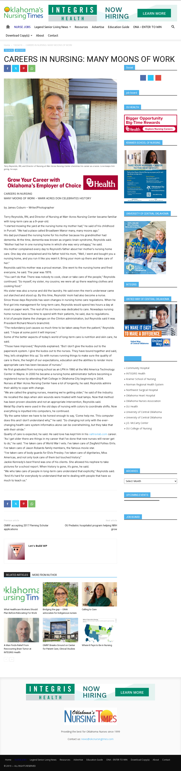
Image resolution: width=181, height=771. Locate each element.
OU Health (132, 406)
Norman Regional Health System (145, 384)
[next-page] (12, 659)
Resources (81, 27)
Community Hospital (137, 368)
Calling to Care (89, 609)
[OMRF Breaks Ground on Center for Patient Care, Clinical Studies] (60, 630)
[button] (173, 27)
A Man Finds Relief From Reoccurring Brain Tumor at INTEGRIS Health (17, 649)
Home (7, 45)
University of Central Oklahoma (144, 412)
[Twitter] (15, 68)
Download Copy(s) (18, 35)
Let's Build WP (37, 545)
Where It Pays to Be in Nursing (97, 645)
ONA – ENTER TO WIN (147, 27)
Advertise (98, 27)
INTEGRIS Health (135, 373)
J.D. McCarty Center (137, 423)
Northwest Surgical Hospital (142, 390)
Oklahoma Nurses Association (143, 401)
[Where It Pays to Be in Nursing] (99, 630)
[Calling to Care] (99, 594)
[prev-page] (6, 659)
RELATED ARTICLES (17, 575)
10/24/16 (17, 45)
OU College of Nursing (139, 428)
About (40, 35)
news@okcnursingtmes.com (97, 739)
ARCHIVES (20, 50)
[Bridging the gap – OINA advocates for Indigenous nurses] (60, 594)
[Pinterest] (23, 68)
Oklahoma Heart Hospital (140, 395)
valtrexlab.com (98, 434)
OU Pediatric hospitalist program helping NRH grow (91, 527)
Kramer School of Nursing (141, 379)
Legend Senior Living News (51, 27)
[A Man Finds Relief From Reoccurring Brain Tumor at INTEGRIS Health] (21, 630)
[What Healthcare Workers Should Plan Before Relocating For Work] (21, 594)
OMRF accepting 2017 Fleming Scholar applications (26, 527)
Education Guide (118, 27)
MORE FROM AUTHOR (44, 575)
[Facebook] (7, 68)
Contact (53, 35)
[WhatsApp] (31, 68)
